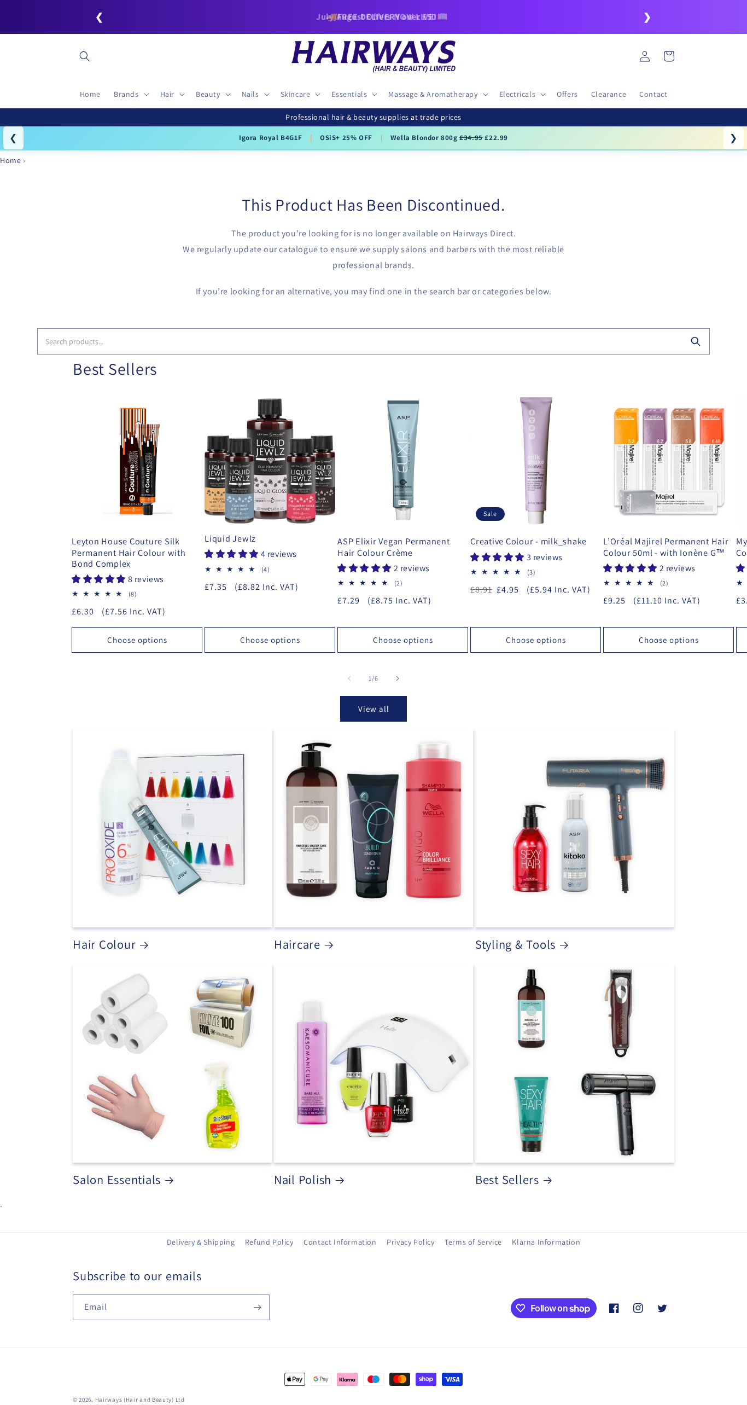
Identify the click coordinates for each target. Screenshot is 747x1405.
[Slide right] (398, 678)
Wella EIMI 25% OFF (478, 137)
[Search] (695, 341)
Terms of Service (473, 1242)
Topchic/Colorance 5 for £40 (281, 137)
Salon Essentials (117, 1179)
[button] (85, 56)
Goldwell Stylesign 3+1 (386, 137)
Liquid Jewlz (230, 538)
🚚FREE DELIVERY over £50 (373, 16)
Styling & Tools (515, 944)
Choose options (137, 640)
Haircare (297, 944)
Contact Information (340, 1242)
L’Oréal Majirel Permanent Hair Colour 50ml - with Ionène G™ (666, 547)
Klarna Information (546, 1242)
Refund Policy (269, 1242)
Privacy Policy (410, 1242)
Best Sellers (507, 1179)
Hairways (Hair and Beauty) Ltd (140, 1399)
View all (373, 709)
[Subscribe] (257, 1307)
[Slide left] (349, 678)
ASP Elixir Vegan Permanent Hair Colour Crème (393, 547)
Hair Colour (104, 944)
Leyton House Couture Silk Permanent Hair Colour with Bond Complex (129, 552)
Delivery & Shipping (201, 1242)
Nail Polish (302, 1179)
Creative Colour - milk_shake (528, 541)
